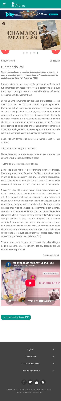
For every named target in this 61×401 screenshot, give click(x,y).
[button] (4, 4)
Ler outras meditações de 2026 (16, 317)
